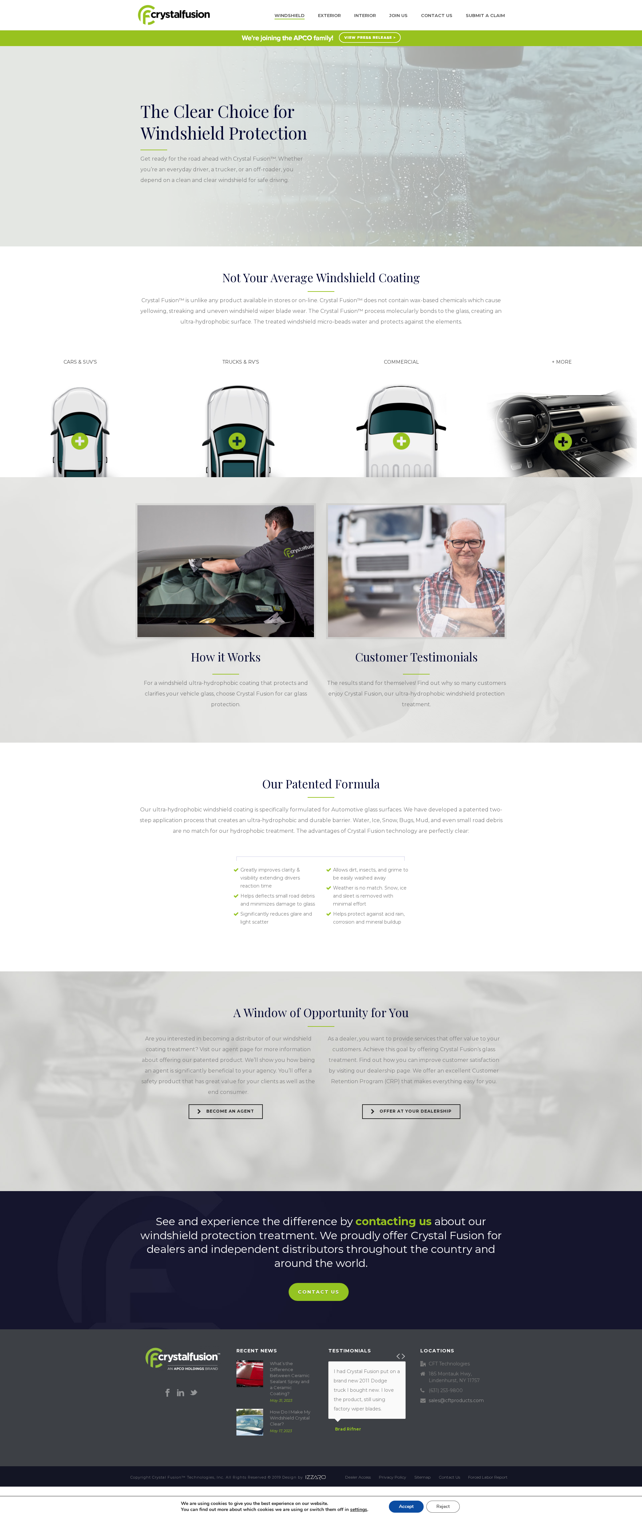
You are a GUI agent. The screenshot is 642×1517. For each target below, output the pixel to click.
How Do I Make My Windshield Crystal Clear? (290, 1418)
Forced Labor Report (488, 1477)
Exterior (329, 15)
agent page (237, 1049)
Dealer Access (358, 1477)
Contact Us (436, 15)
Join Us (398, 15)
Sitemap (422, 1477)
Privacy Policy (392, 1477)
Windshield (290, 15)
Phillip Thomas (351, 1439)
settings (358, 1510)
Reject (443, 1506)
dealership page (388, 1071)
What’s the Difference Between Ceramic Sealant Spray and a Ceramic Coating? (290, 1378)
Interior (365, 15)
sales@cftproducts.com (456, 1400)
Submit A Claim (485, 15)
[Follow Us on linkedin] (181, 1393)
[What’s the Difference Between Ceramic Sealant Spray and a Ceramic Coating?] (249, 1373)
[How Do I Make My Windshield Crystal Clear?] (249, 1422)
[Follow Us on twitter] (194, 1393)
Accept (406, 1506)
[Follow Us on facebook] (168, 1393)
